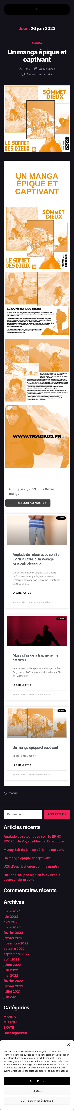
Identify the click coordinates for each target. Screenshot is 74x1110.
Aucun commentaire (39, 74)
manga (14, 494)
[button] (68, 1045)
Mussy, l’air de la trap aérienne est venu (34, 850)
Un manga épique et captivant (37, 55)
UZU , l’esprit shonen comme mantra (31, 866)
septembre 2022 (16, 954)
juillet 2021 (12, 991)
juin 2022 (11, 970)
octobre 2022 (14, 949)
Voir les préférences (37, 1100)
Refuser (37, 1091)
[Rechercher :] (22, 815)
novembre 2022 (16, 943)
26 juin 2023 (47, 68)
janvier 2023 (13, 938)
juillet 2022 (12, 965)
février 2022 (13, 981)
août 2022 (11, 959)
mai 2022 (11, 975)
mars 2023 (12, 927)
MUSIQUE (11, 1022)
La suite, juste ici (22, 593)
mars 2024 (12, 911)
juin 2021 (11, 997)
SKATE (9, 1027)
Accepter (37, 1081)
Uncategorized (15, 1033)
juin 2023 (11, 916)
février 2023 (13, 932)
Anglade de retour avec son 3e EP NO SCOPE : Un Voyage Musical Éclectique (36, 559)
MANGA (37, 43)
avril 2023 (11, 922)
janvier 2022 (13, 986)
